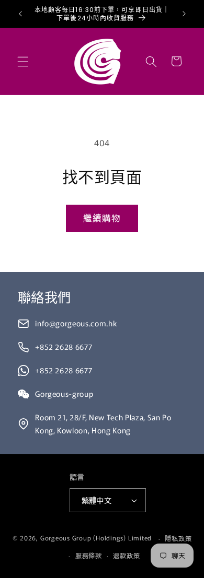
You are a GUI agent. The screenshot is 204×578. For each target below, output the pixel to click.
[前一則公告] (20, 14)
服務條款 (88, 555)
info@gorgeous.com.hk (76, 322)
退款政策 (126, 555)
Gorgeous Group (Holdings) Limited (96, 538)
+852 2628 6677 (63, 346)
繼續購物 (102, 217)
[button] (23, 61)
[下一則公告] (184, 14)
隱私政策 (178, 538)
